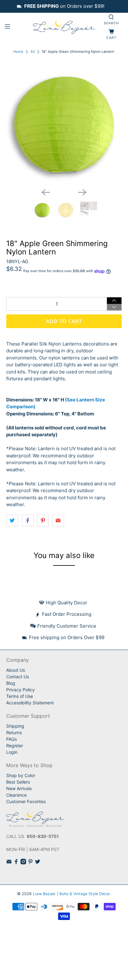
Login (11, 752)
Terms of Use (19, 696)
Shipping (15, 726)
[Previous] (45, 192)
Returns (14, 732)
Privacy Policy (20, 689)
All (32, 51)
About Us (15, 670)
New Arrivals (19, 788)
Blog (10, 683)
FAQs (11, 739)
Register (14, 745)
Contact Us (17, 676)
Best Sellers (18, 782)
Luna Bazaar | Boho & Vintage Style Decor (71, 893)
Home (18, 51)
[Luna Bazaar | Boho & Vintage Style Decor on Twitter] (37, 862)
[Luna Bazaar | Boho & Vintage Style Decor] (64, 27)
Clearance (16, 795)
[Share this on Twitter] (12, 520)
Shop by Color (20, 775)
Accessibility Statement (30, 702)
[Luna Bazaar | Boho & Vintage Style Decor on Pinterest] (30, 862)
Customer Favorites (26, 801)
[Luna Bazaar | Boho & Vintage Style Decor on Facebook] (16, 862)
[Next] (82, 192)
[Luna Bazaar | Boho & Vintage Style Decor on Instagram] (23, 862)
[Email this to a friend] (58, 520)
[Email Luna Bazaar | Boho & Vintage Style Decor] (9, 862)
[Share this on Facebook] (28, 520)
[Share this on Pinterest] (43, 520)
